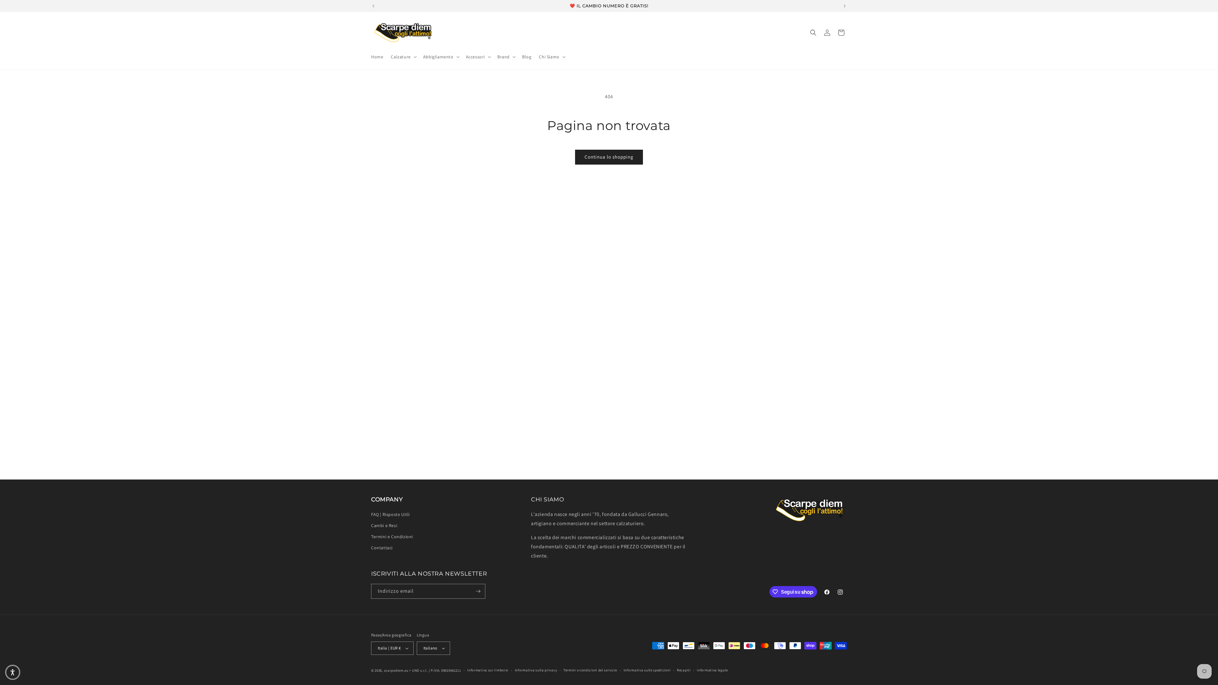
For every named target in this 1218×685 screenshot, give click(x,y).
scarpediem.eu (396, 670)
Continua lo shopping (609, 157)
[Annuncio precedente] (373, 6)
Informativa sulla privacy (536, 670)
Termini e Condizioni (392, 536)
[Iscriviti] (478, 591)
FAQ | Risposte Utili (390, 514)
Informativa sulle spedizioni (647, 670)
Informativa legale (712, 670)
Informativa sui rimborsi (487, 670)
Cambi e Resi (384, 525)
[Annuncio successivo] (845, 6)
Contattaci (382, 548)
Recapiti (684, 670)
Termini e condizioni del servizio (590, 670)
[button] (403, 56)
